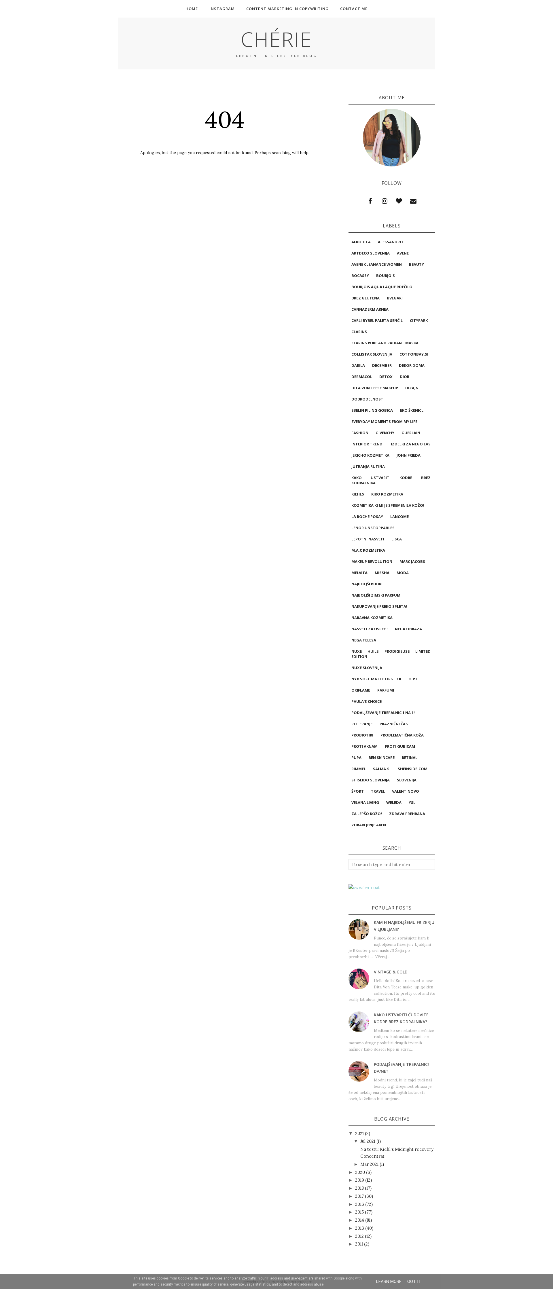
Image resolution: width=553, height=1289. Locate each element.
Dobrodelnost (367, 399)
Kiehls (357, 494)
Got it (414, 1281)
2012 (359, 1236)
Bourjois (385, 275)
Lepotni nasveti (367, 539)
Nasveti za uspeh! (369, 628)
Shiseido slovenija (370, 780)
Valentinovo (405, 791)
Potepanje (361, 723)
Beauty (416, 264)
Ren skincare (382, 757)
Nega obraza (408, 628)
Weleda (394, 802)
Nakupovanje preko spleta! (379, 606)
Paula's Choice (366, 701)
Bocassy (360, 275)
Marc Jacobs (412, 561)
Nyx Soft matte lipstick (376, 678)
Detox (386, 376)
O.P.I (412, 678)
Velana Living (365, 802)
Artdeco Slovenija (370, 253)
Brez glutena (365, 298)
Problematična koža (402, 735)
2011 (359, 1244)
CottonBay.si (413, 354)
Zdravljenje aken (368, 824)
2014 (359, 1220)
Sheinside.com (412, 768)
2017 (359, 1196)
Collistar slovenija (371, 354)
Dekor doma (412, 365)
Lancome (399, 516)
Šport (357, 791)
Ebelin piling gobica (372, 410)
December (382, 365)
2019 (359, 1180)
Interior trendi (367, 444)
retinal (409, 757)
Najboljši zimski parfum (375, 595)
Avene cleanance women (376, 264)
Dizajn (411, 387)
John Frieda (409, 455)
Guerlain (411, 432)
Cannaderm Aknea (370, 309)
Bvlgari (395, 298)
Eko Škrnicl (411, 410)
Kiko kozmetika (387, 494)
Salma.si (382, 768)
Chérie (276, 39)
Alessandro (390, 241)
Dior (404, 376)
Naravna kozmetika (372, 617)
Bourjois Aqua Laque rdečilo (381, 286)
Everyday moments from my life (384, 421)
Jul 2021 (367, 1141)
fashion (359, 432)
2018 (359, 1188)
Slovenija (406, 780)
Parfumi (385, 690)
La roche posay (367, 516)
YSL (412, 802)
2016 (359, 1204)
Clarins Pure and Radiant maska (384, 342)
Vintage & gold (391, 972)
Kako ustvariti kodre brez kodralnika (391, 480)
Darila (358, 365)
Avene (403, 253)
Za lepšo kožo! (366, 813)
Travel (378, 791)
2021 (359, 1133)
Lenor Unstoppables (373, 527)
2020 (360, 1172)
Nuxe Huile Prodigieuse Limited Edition (391, 654)
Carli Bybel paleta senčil (377, 320)
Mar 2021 (369, 1164)
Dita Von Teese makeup (374, 387)
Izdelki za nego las (411, 444)
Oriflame (360, 690)
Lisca (396, 539)
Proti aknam (364, 746)
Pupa (356, 757)
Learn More (389, 1281)
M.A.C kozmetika (368, 550)
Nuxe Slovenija (366, 667)
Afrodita (361, 241)
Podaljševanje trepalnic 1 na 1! (383, 712)
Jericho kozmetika (370, 455)
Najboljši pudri (366, 583)
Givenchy (385, 432)
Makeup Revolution (371, 561)
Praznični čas (394, 723)
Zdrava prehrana (407, 813)
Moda (403, 572)
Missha (382, 572)
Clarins (359, 331)
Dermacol (361, 376)
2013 (359, 1228)
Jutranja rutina (368, 466)
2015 (359, 1212)
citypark (419, 320)
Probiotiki (362, 735)
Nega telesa (363, 640)
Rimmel (358, 768)
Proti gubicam (400, 746)
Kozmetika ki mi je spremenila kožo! (387, 505)
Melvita (359, 572)
